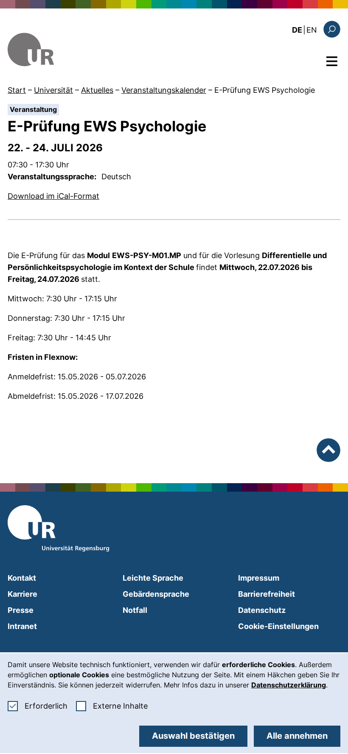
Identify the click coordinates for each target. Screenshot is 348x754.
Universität (53, 90)
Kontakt (22, 577)
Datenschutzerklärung (288, 685)
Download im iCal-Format (53, 195)
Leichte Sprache (153, 577)
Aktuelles (97, 90)
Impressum (258, 577)
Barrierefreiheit (266, 594)
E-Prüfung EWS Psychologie (264, 90)
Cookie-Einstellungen (278, 626)
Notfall (135, 610)
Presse (21, 610)
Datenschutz (262, 610)
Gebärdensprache (156, 594)
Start (17, 90)
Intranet (22, 626)
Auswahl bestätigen (193, 736)
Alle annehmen (297, 736)
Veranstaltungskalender (163, 90)
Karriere (22, 594)
